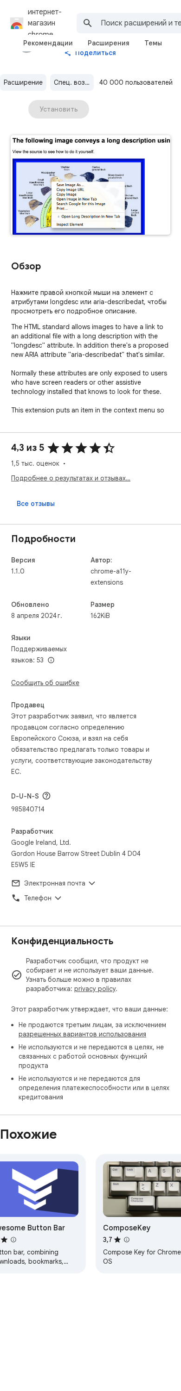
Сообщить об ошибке (45, 683)
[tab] (48, 43)
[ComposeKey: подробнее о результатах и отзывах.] (127, 1240)
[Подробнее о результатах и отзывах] (46, 795)
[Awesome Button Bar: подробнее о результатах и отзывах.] (13, 1240)
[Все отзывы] (35, 504)
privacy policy (95, 989)
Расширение (23, 82)
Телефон (38, 898)
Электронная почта (54, 883)
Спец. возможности (74, 82)
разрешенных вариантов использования (82, 1034)
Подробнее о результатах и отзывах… (70, 478)
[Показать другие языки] (51, 660)
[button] (90, 185)
